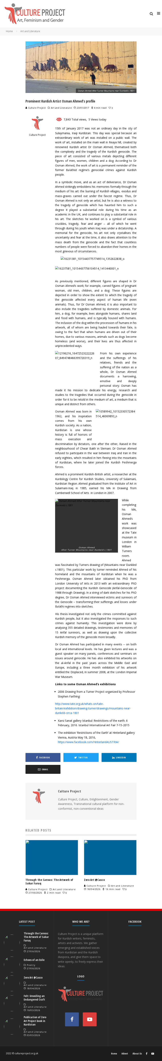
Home (114, 1053)
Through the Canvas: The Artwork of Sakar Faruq (49, 881)
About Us (137, 1053)
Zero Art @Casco (94, 880)
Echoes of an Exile (34, 960)
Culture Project (36, 107)
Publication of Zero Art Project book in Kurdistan (35, 1020)
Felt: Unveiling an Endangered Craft (34, 997)
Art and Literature (61, 107)
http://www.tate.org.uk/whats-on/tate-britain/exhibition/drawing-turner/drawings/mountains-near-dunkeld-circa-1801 (93, 708)
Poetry (31, 965)
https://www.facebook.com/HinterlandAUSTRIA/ (88, 742)
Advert (125, 1053)
